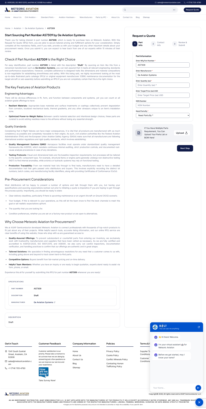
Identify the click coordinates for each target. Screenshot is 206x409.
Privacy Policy (112, 351)
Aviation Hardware (66, 17)
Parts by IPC (101, 17)
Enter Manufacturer (144, 71)
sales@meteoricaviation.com (168, 2)
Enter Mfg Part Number (146, 61)
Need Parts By (142, 111)
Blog (138, 17)
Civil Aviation (30, 17)
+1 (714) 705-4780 (193, 2)
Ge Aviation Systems (34, 28)
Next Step (185, 148)
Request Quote (192, 10)
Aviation (17, 28)
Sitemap (146, 17)
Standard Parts (47, 17)
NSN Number (141, 101)
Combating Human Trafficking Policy (114, 365)
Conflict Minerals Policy (117, 359)
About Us (17, 17)
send (198, 387)
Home (7, 17)
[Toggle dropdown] (37, 17)
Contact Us (127, 17)
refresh (198, 327)
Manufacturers (86, 17)
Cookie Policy (112, 355)
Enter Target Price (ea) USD (147, 91)
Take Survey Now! (47, 380)
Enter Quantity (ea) (144, 81)
